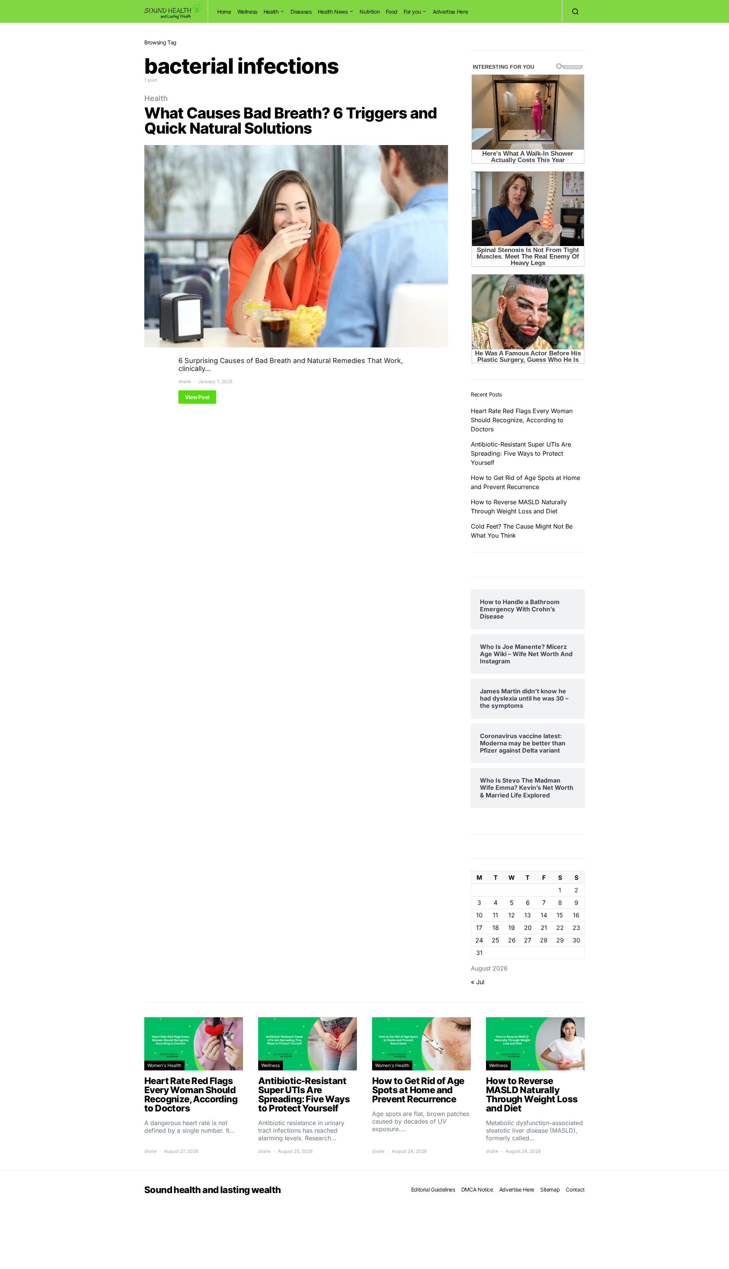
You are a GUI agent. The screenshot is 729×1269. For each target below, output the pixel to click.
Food (392, 11)
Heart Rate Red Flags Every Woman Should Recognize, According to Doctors (522, 420)
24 (479, 940)
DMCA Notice (477, 1189)
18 (495, 927)
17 (479, 927)
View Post (197, 397)
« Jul (477, 982)
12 (511, 915)
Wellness (247, 11)
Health (271, 11)
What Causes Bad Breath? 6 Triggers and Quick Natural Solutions (290, 120)
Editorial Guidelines (433, 1189)
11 (495, 915)
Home (224, 11)
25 (495, 940)
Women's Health (164, 1065)
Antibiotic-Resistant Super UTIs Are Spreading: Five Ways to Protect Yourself (521, 453)
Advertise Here (450, 11)
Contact (575, 1189)
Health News (333, 11)
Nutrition (370, 11)
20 (528, 927)
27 (527, 940)
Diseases (300, 11)
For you (412, 11)
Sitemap (550, 1189)
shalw (184, 381)
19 (511, 927)
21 (544, 927)
